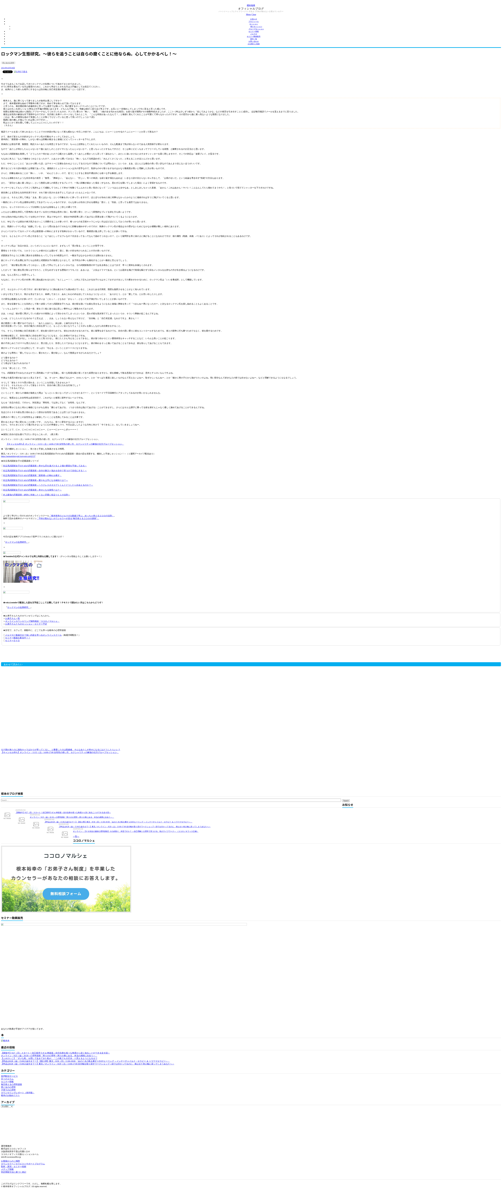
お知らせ (253, 19)
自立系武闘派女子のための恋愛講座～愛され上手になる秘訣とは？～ (35, 480)
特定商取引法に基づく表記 (13, 1172)
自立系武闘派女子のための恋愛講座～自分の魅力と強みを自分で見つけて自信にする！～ (45, 470)
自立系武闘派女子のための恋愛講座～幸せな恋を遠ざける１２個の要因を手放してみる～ (45, 466)
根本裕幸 (251, 5)
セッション (253, 24)
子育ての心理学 (8, 1090)
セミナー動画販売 (253, 36)
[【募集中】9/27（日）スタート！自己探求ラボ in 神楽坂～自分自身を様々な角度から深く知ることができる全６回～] (8, 815)
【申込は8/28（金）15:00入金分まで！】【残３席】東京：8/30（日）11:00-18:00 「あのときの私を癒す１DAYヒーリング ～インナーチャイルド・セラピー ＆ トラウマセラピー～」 (118, 822)
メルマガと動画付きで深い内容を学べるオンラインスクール (33, 635)
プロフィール (254, 21)
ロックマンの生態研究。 (16, 542)
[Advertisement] (43, 654)
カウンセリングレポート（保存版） (18, 1093)
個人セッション (256, 26)
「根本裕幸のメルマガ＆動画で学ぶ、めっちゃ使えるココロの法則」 (81, 516)
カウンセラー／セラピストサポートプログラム (23, 1164)
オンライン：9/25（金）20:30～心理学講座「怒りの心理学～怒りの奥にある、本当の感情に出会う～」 (72, 817)
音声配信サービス (9, 1076)
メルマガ (253, 34)
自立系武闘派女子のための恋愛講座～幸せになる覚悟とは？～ (32, 490)
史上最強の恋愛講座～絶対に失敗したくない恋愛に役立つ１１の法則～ (36, 495)
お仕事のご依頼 (254, 44)
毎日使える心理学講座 (11, 1084)
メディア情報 (7, 1169)
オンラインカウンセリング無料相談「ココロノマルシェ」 (32, 621)
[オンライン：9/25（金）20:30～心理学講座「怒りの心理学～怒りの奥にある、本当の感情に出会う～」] (22, 820)
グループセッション (256, 29)
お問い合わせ (254, 41)
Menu (248, 14)
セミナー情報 (254, 31)
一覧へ (76, 836)
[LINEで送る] (20, 71)
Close (253, 14)
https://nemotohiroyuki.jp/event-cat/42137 (18, 456)
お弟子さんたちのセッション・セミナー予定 (26, 624)
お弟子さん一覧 (12, 618)
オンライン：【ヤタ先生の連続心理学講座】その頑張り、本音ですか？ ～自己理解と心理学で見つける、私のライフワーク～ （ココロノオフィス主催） (135, 831)
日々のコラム (7, 1079)
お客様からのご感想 (10, 1161)
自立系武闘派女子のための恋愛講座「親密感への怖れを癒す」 (32, 475)
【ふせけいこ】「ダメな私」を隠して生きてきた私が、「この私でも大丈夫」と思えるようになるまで (49, 1058)
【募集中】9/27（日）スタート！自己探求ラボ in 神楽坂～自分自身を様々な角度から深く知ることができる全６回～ (63, 813)
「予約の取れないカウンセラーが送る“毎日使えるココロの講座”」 (68, 518)
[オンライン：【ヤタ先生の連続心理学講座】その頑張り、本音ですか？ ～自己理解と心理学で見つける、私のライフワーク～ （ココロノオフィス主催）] (66, 834)
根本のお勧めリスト (10, 1095)
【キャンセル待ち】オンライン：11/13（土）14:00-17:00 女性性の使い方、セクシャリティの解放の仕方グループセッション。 (65, 444)
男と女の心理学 (8, 63)
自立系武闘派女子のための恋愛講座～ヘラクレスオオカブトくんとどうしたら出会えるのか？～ (48, 485)
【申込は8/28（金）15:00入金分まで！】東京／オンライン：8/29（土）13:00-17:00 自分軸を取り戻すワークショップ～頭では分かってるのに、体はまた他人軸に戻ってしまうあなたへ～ (135, 827)
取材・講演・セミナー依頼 (13, 1166)
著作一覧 (253, 39)
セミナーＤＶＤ (12, 640)
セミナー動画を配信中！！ (17, 638)
